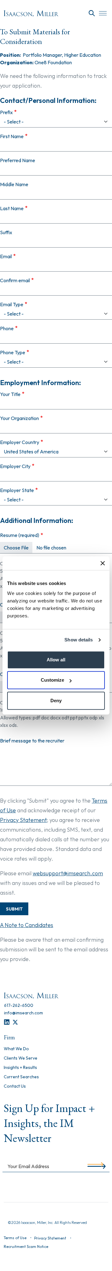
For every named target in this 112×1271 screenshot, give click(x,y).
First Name (12, 136)
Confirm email (15, 280)
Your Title (10, 394)
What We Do (16, 1048)
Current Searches (21, 1077)
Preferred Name (17, 160)
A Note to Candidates (26, 925)
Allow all (56, 659)
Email (6, 256)
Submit (14, 909)
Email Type (11, 304)
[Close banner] (102, 563)
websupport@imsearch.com (68, 873)
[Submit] (95, 1166)
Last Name (12, 208)
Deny (56, 700)
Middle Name (14, 184)
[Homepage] (31, 13)
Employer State (17, 490)
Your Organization (19, 418)
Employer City (15, 466)
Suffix (6, 232)
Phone (7, 328)
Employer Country (19, 442)
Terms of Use (15, 1237)
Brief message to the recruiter (32, 740)
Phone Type (12, 352)
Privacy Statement (23, 820)
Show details (78, 639)
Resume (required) (19, 535)
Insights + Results (20, 1067)
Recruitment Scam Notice (26, 1246)
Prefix (6, 112)
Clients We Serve (20, 1058)
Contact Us (15, 1086)
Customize (52, 680)
